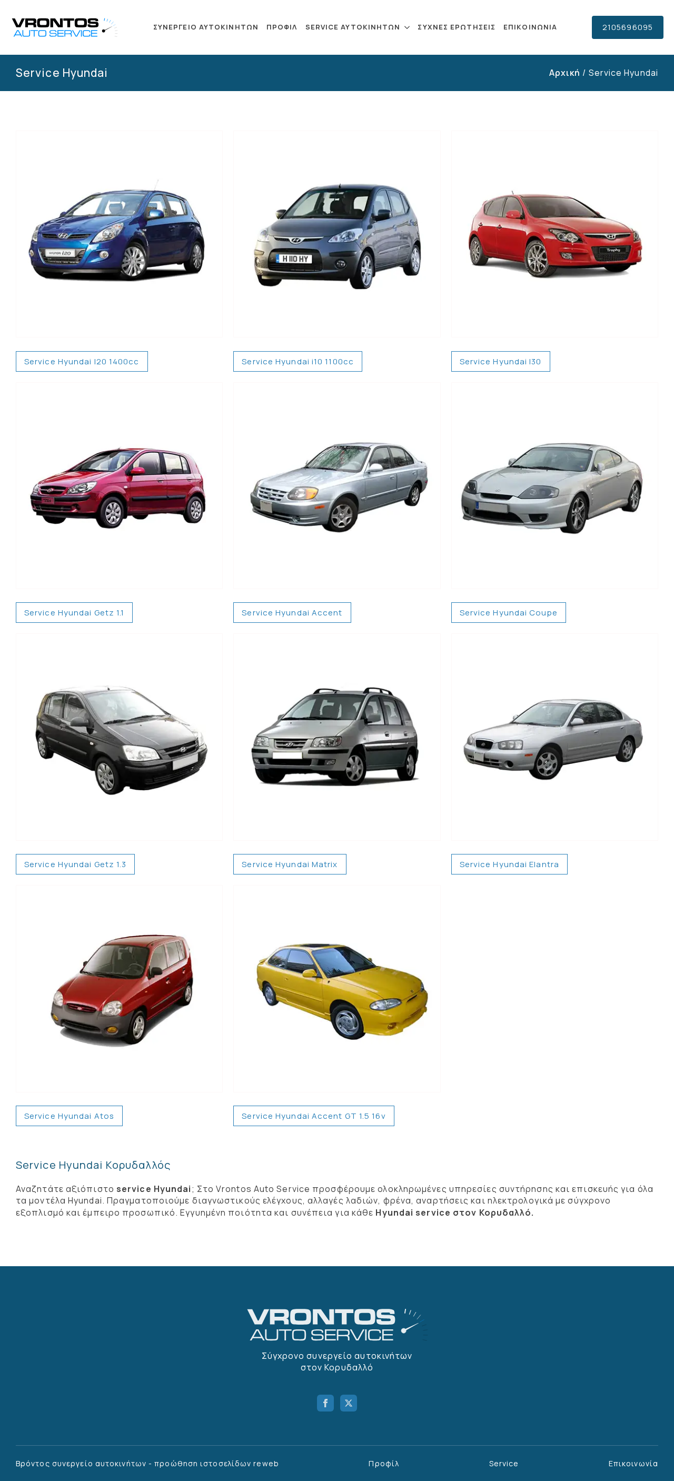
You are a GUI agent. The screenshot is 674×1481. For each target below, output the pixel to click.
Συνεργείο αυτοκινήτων (206, 27)
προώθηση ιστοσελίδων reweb (216, 1463)
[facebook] (325, 1403)
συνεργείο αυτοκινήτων (99, 1463)
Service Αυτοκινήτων (353, 27)
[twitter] (348, 1403)
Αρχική (565, 72)
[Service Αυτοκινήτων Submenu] (406, 27)
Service (504, 1463)
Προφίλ (282, 27)
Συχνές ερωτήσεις (456, 27)
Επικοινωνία (530, 27)
